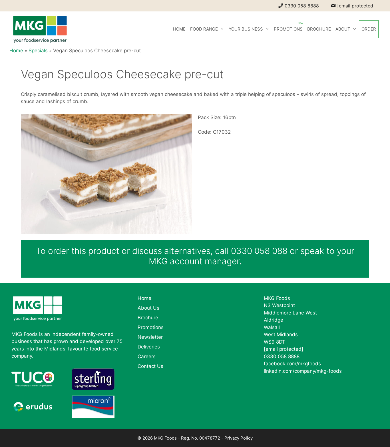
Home (16, 50)
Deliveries (149, 347)
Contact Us (150, 366)
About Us (148, 308)
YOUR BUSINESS (246, 29)
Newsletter (150, 337)
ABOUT (342, 29)
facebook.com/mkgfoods (292, 363)
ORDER (368, 29)
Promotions (151, 327)
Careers (147, 356)
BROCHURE (319, 29)
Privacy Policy (238, 438)
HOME (179, 29)
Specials (38, 50)
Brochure (148, 317)
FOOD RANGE (204, 29)
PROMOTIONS (288, 29)
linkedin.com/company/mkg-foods (303, 371)
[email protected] (283, 349)
